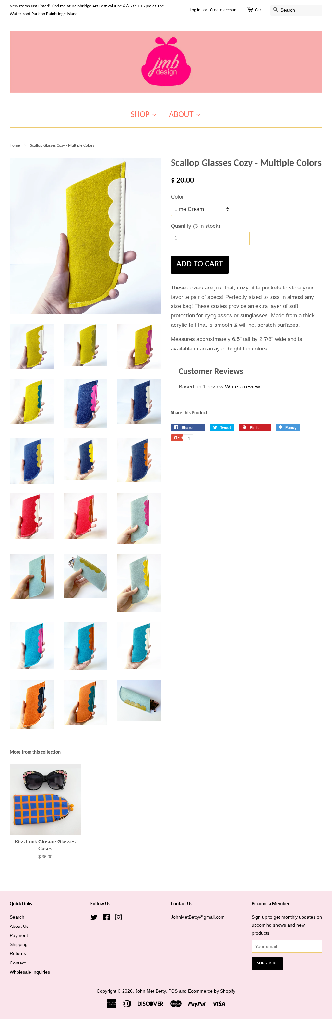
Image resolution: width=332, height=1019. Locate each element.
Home (15, 145)
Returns (18, 953)
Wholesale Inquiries (30, 972)
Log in (195, 10)
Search (17, 917)
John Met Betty (150, 991)
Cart (259, 10)
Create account (224, 10)
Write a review (242, 387)
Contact (18, 962)
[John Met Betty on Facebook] (106, 918)
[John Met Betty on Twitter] (94, 918)
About (182, 115)
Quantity (195, 226)
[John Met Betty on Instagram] (118, 918)
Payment (19, 935)
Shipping (19, 944)
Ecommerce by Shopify (211, 991)
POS (173, 991)
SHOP (141, 115)
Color (177, 197)
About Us (19, 926)
